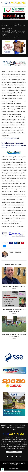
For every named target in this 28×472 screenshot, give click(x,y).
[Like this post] (11, 243)
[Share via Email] (4, 246)
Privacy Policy (10, 451)
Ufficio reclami (20, 427)
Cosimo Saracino (7, 37)
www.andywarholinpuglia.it (11, 138)
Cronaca (10, 425)
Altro (14, 429)
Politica (17, 425)
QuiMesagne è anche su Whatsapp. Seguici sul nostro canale (14, 145)
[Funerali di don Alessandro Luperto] (14, 275)
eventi (23, 425)
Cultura (8, 24)
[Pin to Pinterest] (22, 243)
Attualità (3, 425)
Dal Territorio (10, 427)
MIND (17, 468)
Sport (2, 427)
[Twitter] (16, 456)
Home (3, 24)
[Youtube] (20, 456)
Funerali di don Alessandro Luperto (14, 286)
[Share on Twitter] (19, 243)
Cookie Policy (18, 451)
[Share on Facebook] (15, 243)
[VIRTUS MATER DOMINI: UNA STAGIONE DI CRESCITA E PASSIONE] (14, 324)
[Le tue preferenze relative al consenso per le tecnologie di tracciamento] (2, 469)
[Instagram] (11, 456)
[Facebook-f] (7, 456)
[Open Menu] (1, 3)
